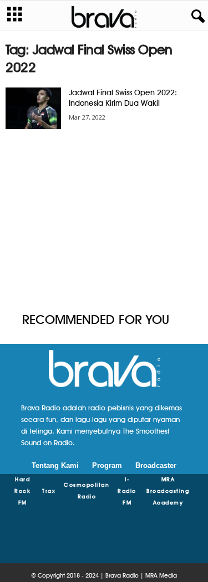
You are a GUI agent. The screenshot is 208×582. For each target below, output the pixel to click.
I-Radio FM (127, 491)
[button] (196, 16)
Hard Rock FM (22, 491)
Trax (48, 490)
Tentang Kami (55, 465)
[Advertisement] (104, 221)
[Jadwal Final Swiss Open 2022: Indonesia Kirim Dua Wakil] (33, 108)
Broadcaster (155, 465)
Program (107, 465)
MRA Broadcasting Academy (167, 491)
